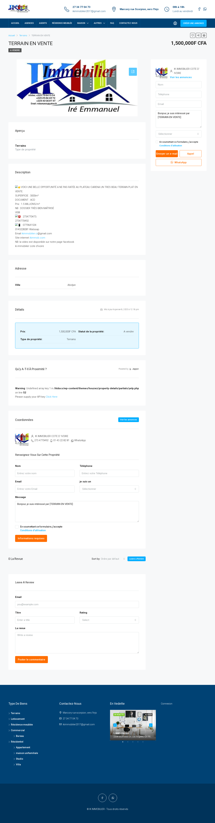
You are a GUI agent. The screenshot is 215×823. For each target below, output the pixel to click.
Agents (43, 23)
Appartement (23, 747)
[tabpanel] (133, 725)
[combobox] (109, 488)
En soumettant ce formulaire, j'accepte (41, 528)
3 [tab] (134, 743)
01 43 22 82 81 (61, 440)
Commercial (18, 730)
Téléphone (86, 465)
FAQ (112, 23)
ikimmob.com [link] (37, 237)
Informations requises (31, 538)
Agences (29, 23)
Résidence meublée (62, 23)
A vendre (15, 50)
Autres (98, 23)
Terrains (15, 713)
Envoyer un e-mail (166, 153)
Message (20, 497)
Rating (83, 612)
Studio (19, 758)
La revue (20, 628)
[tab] (133, 72)
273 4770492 (41, 440)
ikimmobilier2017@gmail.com (89, 11)
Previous (115, 725)
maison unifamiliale (27, 753)
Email (18, 481)
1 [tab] (124, 743)
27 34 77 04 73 (81, 7)
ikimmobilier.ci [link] (30, 233)
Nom (18, 465)
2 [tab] (129, 743)
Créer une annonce (193, 23)
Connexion (166, 703)
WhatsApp (80, 440)
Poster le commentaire (31, 659)
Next (151, 725)
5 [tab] (144, 743)
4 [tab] (139, 743)
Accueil (15, 23)
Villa (18, 764)
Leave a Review (136, 559)
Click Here (51, 396)
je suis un (85, 481)
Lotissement (18, 719)
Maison (81, 23)
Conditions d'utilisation (33, 530)
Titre (18, 612)
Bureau (20, 736)
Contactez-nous (128, 23)
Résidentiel (17, 741)
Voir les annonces (128, 420)
